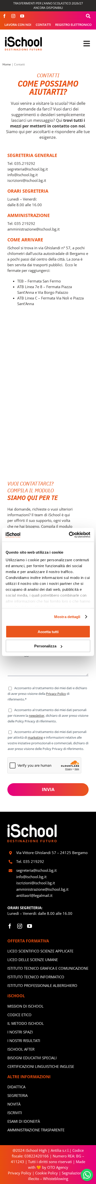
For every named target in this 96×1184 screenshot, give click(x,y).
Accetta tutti (48, 631)
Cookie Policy (46, 1172)
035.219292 (25, 163)
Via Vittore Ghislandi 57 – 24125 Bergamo (52, 852)
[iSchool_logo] (23, 38)
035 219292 (24, 223)
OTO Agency (57, 1167)
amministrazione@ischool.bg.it (33, 229)
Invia (48, 789)
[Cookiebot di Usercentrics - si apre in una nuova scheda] (69, 535)
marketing (35, 737)
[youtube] (22, 16)
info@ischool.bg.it (23, 174)
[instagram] (13, 16)
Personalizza (45, 646)
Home (6, 64)
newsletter (36, 715)
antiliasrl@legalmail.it (34, 895)
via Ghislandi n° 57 (54, 247)
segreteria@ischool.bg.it (28, 169)
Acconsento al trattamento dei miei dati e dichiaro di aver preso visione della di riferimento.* (47, 693)
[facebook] (4, 16)
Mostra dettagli (67, 617)
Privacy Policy (56, 693)
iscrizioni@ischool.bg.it (26, 180)
